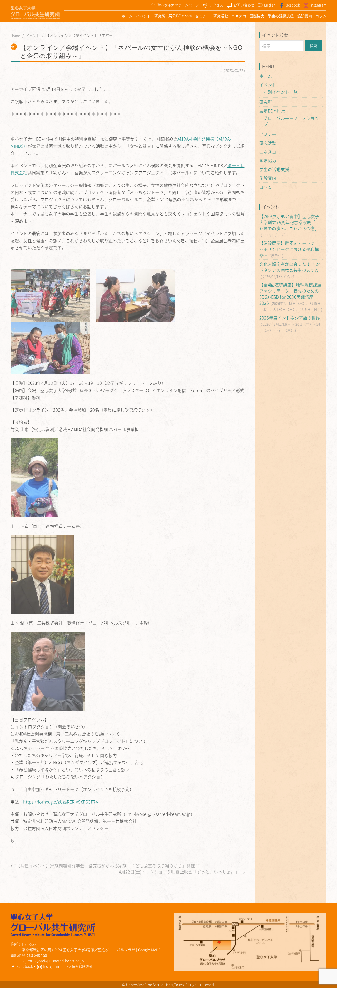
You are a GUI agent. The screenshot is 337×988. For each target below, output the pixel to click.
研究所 (159, 16)
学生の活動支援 (281, 16)
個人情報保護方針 (79, 966)
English (269, 4)
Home (15, 35)
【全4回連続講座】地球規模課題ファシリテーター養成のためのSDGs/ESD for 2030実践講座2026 (290, 293)
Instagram (318, 4)
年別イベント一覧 (281, 92)
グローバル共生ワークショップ (291, 121)
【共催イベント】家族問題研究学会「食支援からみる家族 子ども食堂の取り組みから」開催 (105, 866)
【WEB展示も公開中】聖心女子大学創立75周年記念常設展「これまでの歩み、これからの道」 (289, 222)
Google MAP (148, 949)
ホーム (127, 16)
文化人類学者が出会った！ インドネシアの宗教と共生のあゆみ (289, 267)
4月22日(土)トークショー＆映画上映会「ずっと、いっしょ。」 (179, 872)
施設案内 (304, 16)
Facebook (292, 4)
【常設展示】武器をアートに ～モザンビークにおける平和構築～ (289, 249)
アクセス (216, 4)
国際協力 (257, 16)
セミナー (202, 16)
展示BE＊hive (180, 16)
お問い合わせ (244, 4)
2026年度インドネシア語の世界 (289, 317)
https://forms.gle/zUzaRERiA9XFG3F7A (60, 801)
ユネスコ (238, 16)
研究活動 (220, 16)
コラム (320, 16)
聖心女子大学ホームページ (178, 4)
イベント (143, 16)
